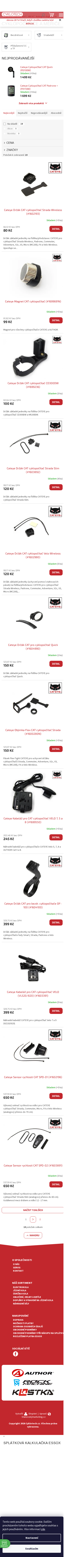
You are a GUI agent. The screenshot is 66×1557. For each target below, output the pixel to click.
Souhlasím (31, 1549)
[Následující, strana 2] (33, 1219)
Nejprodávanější (39, 113)
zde (43, 1529)
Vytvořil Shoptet (26, 1413)
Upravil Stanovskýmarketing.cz (34, 1415)
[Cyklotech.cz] (12, 14)
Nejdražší (22, 113)
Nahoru (34, 1235)
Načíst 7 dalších (33, 1210)
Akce (11, 128)
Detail (56, 228)
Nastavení (32, 1538)
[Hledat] (43, 15)
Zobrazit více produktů (31, 103)
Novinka (13, 133)
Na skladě (15, 124)
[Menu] (61, 15)
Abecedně (56, 113)
